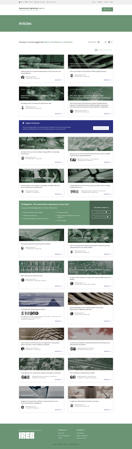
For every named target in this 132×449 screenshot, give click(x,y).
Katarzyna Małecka (34, 191)
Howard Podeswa (83, 110)
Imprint (60, 444)
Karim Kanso (91, 348)
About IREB (61, 433)
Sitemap (55, 444)
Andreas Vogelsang (39, 316)
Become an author (81, 438)
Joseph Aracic (33, 406)
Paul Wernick (95, 191)
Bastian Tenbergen (29, 316)
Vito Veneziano (102, 191)
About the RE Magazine (64, 435)
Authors (106, 2)
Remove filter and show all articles (104, 50)
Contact (60, 438)
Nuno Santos (33, 106)
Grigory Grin (33, 247)
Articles (94, 2)
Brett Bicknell (85, 348)
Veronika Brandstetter (36, 318)
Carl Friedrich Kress (34, 348)
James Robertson (95, 159)
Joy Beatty (84, 376)
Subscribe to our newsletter (100, 216)
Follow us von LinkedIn (100, 212)
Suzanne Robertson (86, 159)
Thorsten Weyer (47, 316)
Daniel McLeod (53, 376)
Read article (58, 80)
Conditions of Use (74, 444)
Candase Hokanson (91, 376)
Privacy (65, 444)
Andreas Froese (55, 316)
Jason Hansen (82, 251)
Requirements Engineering (32, 9)
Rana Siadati (89, 191)
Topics (108, 9)
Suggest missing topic (101, 128)
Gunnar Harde (82, 75)
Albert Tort (81, 282)
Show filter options (92, 42)
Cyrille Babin (33, 76)
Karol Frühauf (33, 279)
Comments (99, 2)
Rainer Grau (33, 157)
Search (111, 2)
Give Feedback (80, 433)
